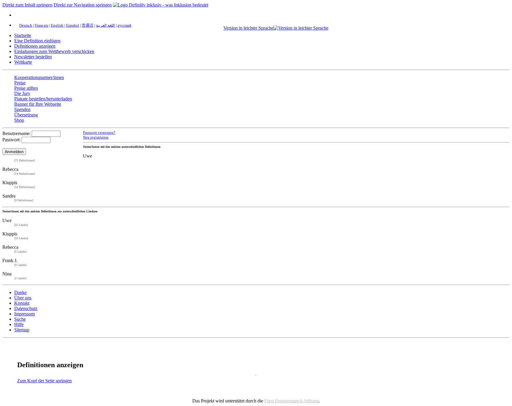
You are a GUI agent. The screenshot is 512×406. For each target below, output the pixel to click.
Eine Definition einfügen (37, 40)
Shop (19, 120)
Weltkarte (23, 62)
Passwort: (11, 139)
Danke (20, 292)
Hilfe (19, 324)
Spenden (22, 109)
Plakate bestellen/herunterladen (43, 98)
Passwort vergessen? (99, 133)
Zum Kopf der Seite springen (44, 380)
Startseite (22, 35)
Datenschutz (25, 308)
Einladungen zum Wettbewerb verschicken (54, 51)
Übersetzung (26, 114)
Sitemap (21, 329)
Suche (20, 319)
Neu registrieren (95, 137)
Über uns (22, 297)
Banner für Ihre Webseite (37, 104)
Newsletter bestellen (33, 56)
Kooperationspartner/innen (39, 77)
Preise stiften (26, 88)
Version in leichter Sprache (248, 28)
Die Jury (22, 93)
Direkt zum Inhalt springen (27, 4)
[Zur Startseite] (160, 4)
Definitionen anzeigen (34, 46)
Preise (19, 82)
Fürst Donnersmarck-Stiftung (291, 400)
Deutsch (25, 25)
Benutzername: (16, 133)
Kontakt (21, 303)
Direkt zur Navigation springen (83, 4)
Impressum (24, 313)
